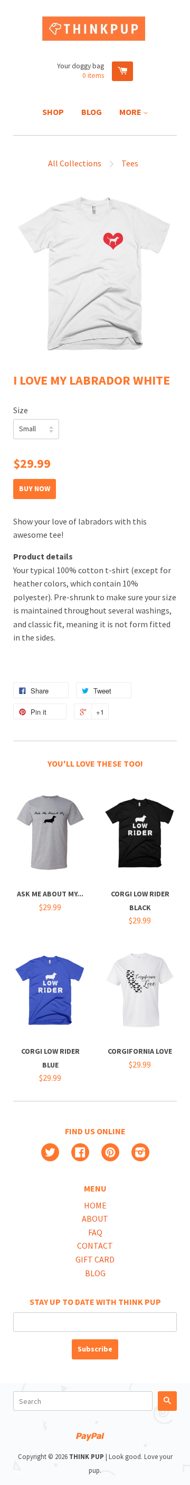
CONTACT (95, 1245)
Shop (53, 111)
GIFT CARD (95, 1259)
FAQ (95, 1232)
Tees (129, 163)
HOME (95, 1205)
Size (20, 410)
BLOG (95, 1273)
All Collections (74, 163)
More (131, 111)
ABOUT (95, 1218)
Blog (91, 111)
